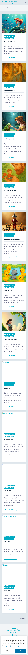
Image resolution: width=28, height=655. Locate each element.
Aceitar (20, 651)
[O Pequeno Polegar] (14, 172)
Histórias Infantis (9, 2)
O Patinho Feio (8, 290)
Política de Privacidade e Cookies (14, 646)
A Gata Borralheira (9, 90)
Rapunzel (7, 388)
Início (14, 628)
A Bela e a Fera (8, 439)
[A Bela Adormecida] (14, 524)
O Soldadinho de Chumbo (12, 239)
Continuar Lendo (10, 58)
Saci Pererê (7, 490)
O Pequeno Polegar (10, 190)
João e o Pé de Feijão (10, 339)
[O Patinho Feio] (14, 273)
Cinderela (7, 590)
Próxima (22, 618)
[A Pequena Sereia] (14, 23)
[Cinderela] (14, 573)
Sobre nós (14, 635)
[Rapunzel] (14, 370)
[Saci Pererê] (14, 473)
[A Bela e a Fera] (14, 421)
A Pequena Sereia (9, 41)
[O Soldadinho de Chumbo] (14, 221)
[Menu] (25, 2)
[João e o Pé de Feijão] (14, 321)
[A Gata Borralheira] (14, 72)
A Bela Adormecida (10, 542)
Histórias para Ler (8, 38)
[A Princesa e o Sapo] (14, 121)
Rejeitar (8, 651)
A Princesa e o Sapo (10, 139)
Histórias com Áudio (9, 36)
